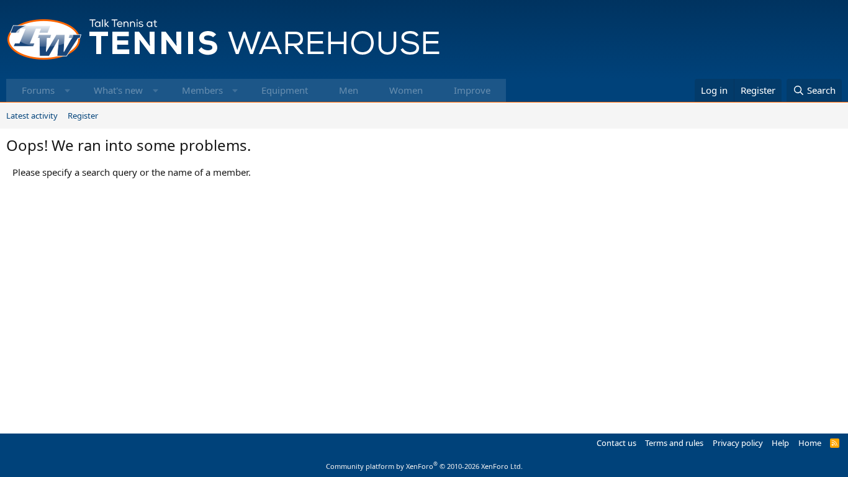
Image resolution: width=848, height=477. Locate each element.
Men (348, 90)
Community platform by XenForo (424, 466)
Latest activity (32, 115)
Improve (472, 90)
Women (406, 90)
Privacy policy (738, 442)
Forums (38, 90)
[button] (67, 90)
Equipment (284, 90)
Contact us (616, 442)
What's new (118, 90)
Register (83, 115)
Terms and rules (674, 442)
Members (202, 90)
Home (809, 442)
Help (780, 442)
